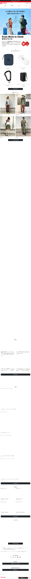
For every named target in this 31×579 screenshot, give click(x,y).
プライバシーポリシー (9, 551)
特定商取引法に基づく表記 (24, 551)
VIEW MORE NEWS (15, 374)
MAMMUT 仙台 (1, 114)
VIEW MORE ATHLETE (15, 516)
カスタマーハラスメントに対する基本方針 (16, 551)
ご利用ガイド (2, 551)
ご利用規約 (5, 551)
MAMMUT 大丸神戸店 (18, 114)
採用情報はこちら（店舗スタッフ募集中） (15, 563)
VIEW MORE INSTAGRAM (15, 543)
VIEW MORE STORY (15, 483)
